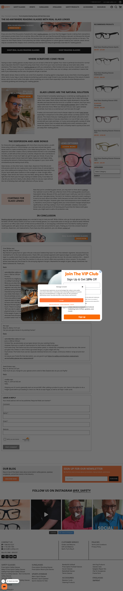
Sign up (82, 317)
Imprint (72, 304)
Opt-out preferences (54, 304)
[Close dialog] (100, 272)
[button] (82, 287)
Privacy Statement (64, 304)
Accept (61, 300)
